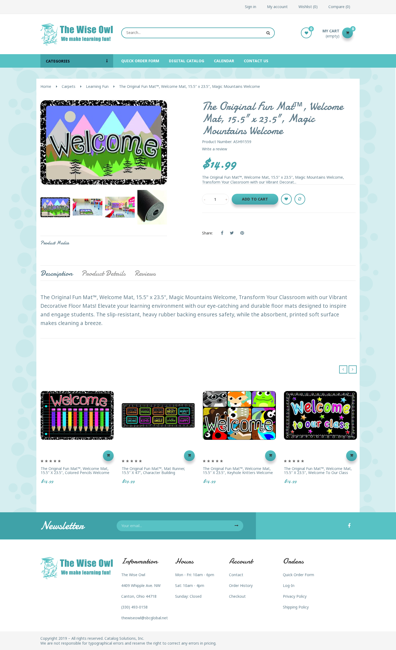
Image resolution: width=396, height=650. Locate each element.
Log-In (288, 585)
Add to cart (255, 199)
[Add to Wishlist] (286, 199)
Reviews (145, 273)
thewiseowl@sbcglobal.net (144, 617)
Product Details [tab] (103, 273)
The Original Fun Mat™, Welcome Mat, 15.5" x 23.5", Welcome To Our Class (318, 470)
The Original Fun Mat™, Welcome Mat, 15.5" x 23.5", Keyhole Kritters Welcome (238, 470)
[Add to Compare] (299, 199)
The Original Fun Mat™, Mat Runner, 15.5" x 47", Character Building (153, 470)
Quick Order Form (298, 574)
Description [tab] (56, 273)
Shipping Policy (296, 607)
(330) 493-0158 (134, 607)
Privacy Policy (295, 596)
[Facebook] (349, 526)
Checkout (237, 596)
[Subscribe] (236, 525)
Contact (236, 574)
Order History (241, 585)
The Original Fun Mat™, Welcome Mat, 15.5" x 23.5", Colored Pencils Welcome (75, 470)
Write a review (214, 148)
